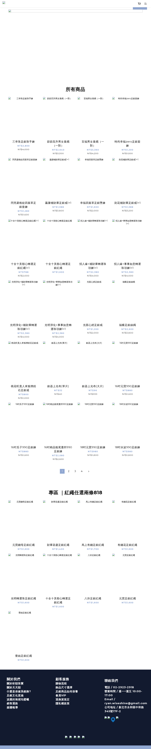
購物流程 (61, 683)
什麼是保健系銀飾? (19, 691)
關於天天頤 (14, 687)
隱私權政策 (63, 703)
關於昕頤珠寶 (15, 683)
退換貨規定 (63, 699)
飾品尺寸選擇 (64, 687)
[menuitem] (62, 471)
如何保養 (72, 691)
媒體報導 (12, 707)
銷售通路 (12, 703)
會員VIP (61, 695)
